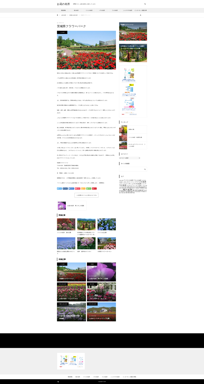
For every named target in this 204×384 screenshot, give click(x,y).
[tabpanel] (133, 31)
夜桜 (145, 186)
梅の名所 (135, 190)
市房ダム (133, 188)
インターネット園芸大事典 (140, 11)
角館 (134, 192)
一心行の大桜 (144, 185)
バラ (143, 184)
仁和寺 (125, 186)
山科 (128, 188)
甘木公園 (136, 191)
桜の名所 (76, 10)
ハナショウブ (123, 184)
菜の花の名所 (129, 192)
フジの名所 (115, 10)
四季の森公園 (141, 186)
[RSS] (58, 381)
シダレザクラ (126, 182)
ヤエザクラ (129, 185)
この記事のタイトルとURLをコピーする (86, 195)
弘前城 (145, 188)
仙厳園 (128, 186)
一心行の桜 (121, 186)
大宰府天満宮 (123, 188)
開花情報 (63, 10)
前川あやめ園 (135, 186)
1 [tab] (131, 38)
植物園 (92, 264)
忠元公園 (121, 190)
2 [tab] (133, 38)
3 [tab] (134, 38)
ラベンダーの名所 (137, 185)
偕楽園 (131, 186)
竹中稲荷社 (143, 191)
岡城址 (130, 188)
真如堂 (139, 191)
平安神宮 (141, 188)
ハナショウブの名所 (134, 184)
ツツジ (133, 182)
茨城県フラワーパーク (62, 162)
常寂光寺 (137, 188)
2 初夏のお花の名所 (63, 304)
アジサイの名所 (128, 180)
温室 (129, 191)
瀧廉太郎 (132, 191)
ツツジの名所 (89, 10)
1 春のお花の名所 (62, 284)
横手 (143, 190)
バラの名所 (102, 10)
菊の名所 (124, 192)
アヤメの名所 (137, 180)
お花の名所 (121, 180)
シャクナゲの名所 (127, 10)
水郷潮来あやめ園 (123, 191)
